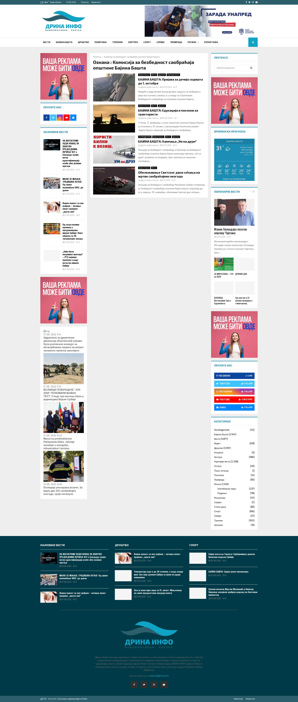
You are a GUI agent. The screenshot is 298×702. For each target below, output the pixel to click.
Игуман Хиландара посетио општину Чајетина (230, 231)
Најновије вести (173, 75)
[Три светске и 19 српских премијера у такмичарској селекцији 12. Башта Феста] (245, 287)
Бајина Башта (64, 42)
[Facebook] (134, 684)
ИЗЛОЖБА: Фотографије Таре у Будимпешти (222, 300)
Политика (101, 42)
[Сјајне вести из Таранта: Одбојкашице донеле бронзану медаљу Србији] (197, 558)
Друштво (83, 42)
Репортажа (211, 42)
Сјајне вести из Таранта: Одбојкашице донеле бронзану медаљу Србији (231, 555)
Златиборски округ (226, 488)
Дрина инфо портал (149, 87)
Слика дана (220, 506)
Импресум (238, 699)
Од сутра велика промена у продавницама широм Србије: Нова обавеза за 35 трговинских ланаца (73, 231)
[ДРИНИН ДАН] (245, 264)
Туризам (117, 42)
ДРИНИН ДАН (241, 273)
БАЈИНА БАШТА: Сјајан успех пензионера (228, 571)
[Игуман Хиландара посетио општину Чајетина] (234, 212)
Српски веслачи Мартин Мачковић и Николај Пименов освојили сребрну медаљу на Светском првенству (232, 591)
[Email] (163, 684)
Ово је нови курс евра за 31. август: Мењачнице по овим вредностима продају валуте (158, 591)
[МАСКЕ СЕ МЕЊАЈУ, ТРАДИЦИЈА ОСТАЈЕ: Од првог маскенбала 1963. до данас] (51, 183)
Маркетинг (96, 2)
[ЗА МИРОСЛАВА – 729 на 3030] (224, 264)
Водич (217, 443)
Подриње (222, 493)
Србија (217, 515)
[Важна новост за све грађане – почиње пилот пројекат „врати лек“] (51, 207)
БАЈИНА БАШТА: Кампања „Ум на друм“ (167, 141)
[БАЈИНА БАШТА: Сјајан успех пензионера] (197, 575)
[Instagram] (154, 684)
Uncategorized (145, 137)
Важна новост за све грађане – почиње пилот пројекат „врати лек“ (73, 207)
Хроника (218, 525)
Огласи (217, 466)
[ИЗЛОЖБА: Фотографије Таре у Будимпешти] (224, 287)
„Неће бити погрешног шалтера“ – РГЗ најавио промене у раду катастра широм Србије (73, 258)
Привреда (176, 42)
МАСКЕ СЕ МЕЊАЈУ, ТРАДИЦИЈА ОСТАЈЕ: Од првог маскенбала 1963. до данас (83, 577)
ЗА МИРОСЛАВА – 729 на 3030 (223, 275)
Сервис (160, 42)
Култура (133, 42)
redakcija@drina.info (159, 675)
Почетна (85, 2)
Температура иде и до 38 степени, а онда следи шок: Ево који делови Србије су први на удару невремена (158, 574)
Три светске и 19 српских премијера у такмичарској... (243, 300)
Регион (192, 42)
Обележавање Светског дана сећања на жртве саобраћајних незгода (169, 174)
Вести (46, 42)
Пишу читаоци (221, 470)
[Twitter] (144, 684)
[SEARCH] (251, 68)
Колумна (218, 452)
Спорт (147, 42)
